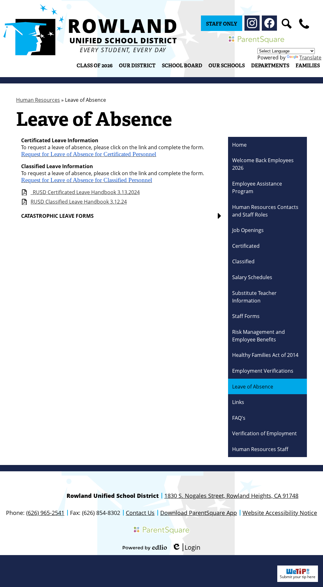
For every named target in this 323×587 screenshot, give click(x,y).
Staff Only (221, 24)
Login (186, 547)
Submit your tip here (297, 576)
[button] (137, 65)
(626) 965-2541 (45, 513)
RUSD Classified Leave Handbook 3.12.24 (79, 202)
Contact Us (140, 513)
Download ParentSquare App (198, 513)
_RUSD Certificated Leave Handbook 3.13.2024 (85, 192)
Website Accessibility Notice (280, 513)
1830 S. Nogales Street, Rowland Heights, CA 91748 (231, 495)
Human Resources (38, 99)
